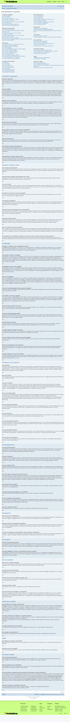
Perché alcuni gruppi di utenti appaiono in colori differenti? (44, 21)
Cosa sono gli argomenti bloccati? (8, 70)
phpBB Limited (34, 658)
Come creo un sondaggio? (6, 47)
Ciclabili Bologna (33, 709)
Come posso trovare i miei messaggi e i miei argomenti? (44, 45)
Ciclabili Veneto (24, 707)
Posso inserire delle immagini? (7, 66)
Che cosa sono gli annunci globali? (8, 67)
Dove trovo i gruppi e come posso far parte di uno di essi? (44, 19)
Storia (40, 706)
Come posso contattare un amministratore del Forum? (43, 67)
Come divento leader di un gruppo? (40, 20)
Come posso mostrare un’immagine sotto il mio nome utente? (13, 35)
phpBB (30, 696)
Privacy (60, 713)
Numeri (40, 709)
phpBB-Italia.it (35, 697)
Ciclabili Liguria (24, 709)
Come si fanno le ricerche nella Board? (40, 41)
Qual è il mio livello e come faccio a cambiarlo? (10, 37)
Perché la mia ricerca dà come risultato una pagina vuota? (44, 43)
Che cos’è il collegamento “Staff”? (40, 24)
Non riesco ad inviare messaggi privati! (40, 28)
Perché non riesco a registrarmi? (8, 18)
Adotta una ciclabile (59, 710)
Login (48, 707)
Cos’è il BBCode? (5, 62)
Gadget (40, 710)
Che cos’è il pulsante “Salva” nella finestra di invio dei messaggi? (13, 56)
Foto (59, 1)
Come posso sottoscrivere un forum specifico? (42, 52)
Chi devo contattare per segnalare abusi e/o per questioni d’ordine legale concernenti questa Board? (48, 66)
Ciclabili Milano (33, 707)
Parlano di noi (42, 707)
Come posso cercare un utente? (39, 44)
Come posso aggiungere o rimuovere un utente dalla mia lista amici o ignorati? (47, 37)
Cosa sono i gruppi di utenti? (39, 18)
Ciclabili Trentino (24, 710)
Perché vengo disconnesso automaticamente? (10, 24)
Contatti (65, 713)
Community (49, 703)
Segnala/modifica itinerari (60, 706)
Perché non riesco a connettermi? (8, 20)
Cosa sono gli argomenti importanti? (8, 69)
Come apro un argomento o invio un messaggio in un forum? (13, 44)
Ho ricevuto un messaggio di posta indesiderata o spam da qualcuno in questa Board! (47, 31)
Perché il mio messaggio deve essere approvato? (11, 57)
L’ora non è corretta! (5, 31)
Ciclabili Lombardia (24, 706)
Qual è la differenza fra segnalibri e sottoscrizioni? (42, 49)
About (40, 703)
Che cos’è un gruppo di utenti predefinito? (41, 22)
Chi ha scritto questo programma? (40, 62)
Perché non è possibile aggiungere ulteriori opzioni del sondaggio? (13, 48)
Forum (62, 1)
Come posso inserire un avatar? (7, 36)
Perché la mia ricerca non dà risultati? (40, 42)
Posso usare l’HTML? (6, 63)
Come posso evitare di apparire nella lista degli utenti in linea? (13, 30)
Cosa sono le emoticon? (6, 64)
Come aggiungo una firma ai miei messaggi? (10, 46)
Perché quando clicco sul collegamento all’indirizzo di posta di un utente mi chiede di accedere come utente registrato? (17, 39)
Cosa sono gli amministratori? (39, 15)
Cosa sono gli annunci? (6, 68)
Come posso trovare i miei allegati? (40, 58)
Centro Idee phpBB (57, 666)
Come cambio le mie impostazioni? (8, 29)
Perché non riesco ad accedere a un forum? (10, 51)
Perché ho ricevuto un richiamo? (8, 53)
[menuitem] (11, 6)
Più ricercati (23, 703)
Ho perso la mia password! (7, 22)
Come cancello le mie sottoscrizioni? (40, 53)
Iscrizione (49, 706)
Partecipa (57, 703)
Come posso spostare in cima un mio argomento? (11, 58)
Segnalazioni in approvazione (60, 707)
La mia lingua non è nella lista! (7, 34)
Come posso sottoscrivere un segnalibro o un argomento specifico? (46, 51)
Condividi (49, 1)
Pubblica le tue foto (58, 709)
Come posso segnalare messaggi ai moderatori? (10, 54)
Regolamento (50, 709)
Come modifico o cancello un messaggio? (9, 45)
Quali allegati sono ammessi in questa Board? (42, 57)
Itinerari (54, 1)
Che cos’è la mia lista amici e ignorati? (40, 35)
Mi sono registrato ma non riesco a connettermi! (10, 19)
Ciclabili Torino (33, 710)
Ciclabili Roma (33, 706)
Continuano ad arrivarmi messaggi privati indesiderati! (43, 29)
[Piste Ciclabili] (11, 1)
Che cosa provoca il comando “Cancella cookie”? (11, 25)
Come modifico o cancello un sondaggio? (9, 50)
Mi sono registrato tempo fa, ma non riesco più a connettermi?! (13, 21)
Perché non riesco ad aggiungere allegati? (9, 52)
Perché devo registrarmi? (6, 15)
